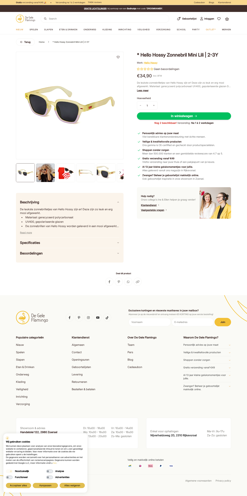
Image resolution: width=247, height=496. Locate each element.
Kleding (107, 29)
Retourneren (79, 381)
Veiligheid (143, 29)
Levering (77, 374)
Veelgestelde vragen (152, 210)
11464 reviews (94, 2)
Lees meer (143, 90)
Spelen (34, 29)
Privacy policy (223, 480)
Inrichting (124, 29)
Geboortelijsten (81, 367)
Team (131, 344)
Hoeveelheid (144, 98)
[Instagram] (88, 318)
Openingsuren (80, 359)
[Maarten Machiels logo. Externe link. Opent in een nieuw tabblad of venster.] (7, 438)
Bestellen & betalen (83, 389)
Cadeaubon (199, 2)
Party (196, 29)
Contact (77, 352)
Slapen (48, 29)
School (181, 29)
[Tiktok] (107, 318)
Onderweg (90, 29)
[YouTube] (98, 318)
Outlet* (211, 29)
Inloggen (209, 18)
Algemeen (78, 344)
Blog (130, 359)
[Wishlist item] (118, 57)
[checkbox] (9, 471)
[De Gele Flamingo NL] (25, 19)
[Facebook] (70, 318)
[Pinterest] (79, 318)
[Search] (45, 19)
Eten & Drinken (25, 367)
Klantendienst (224, 2)
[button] (219, 19)
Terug (27, 42)
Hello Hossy (150, 62)
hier (54, 463)
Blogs (211, 2)
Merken (226, 29)
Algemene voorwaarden (198, 480)
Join (222, 322)
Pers (130, 352)
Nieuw (19, 29)
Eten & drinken (68, 29)
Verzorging (163, 29)
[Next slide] (120, 172)
